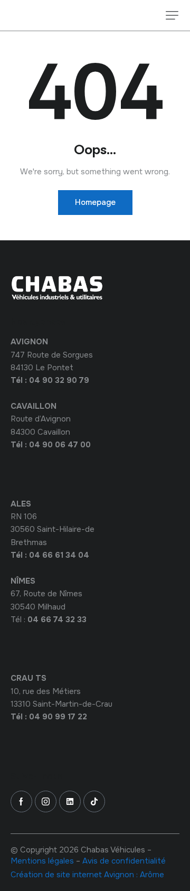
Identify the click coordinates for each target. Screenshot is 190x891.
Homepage (95, 202)
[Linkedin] (70, 801)
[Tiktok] (94, 801)
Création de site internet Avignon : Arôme (87, 874)
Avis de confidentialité (124, 861)
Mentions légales (42, 861)
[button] (172, 15)
